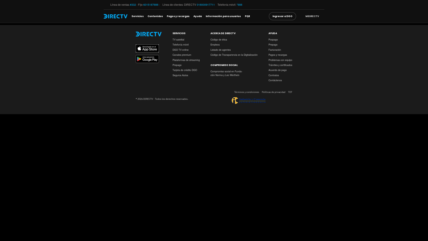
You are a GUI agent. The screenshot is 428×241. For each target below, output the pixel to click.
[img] (321, 16)
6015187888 (150, 5)
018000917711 (206, 5)
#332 (133, 5)
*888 (239, 5)
